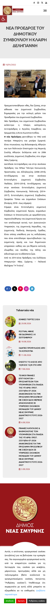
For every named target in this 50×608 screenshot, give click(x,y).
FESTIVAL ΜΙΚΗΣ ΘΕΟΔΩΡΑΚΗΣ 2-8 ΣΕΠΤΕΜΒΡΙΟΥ (27, 334)
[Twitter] (42, 3)
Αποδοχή (9, 601)
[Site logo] (13, 10)
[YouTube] (46, 3)
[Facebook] (34, 3)
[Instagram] (38, 3)
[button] (3, 18)
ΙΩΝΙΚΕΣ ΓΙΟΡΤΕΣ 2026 (29, 319)
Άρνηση (21, 601)
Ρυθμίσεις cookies (37, 601)
